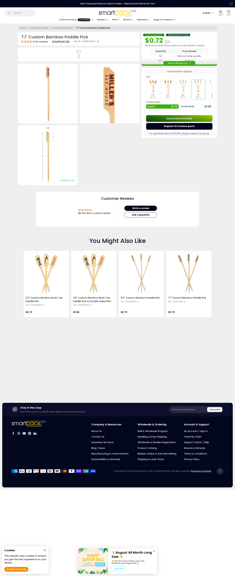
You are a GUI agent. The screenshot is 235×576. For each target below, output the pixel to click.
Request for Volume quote (179, 126)
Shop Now (118, 568)
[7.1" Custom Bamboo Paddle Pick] (188, 273)
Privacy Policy (191, 459)
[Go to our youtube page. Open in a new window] (24, 433)
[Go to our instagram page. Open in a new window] (18, 433)
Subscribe (214, 409)
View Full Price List (178, 63)
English (207, 13)
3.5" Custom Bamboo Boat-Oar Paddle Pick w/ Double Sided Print (92, 299)
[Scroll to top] (220, 471)
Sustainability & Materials (105, 459)
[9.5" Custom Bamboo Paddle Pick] (141, 273)
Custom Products (39, 27)
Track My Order (192, 436)
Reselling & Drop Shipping (152, 436)
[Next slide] (170, 3)
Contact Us (97, 436)
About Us (96, 431)
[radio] (153, 89)
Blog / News (98, 448)
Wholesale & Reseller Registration (157, 442)
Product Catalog (147, 448)
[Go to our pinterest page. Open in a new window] (29, 433)
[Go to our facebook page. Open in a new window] (13, 433)
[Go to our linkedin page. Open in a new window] (35, 433)
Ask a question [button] (140, 214)
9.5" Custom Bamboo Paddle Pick (140, 297)
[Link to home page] (29, 423)
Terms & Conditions (195, 453)
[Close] (154, 551)
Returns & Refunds (194, 448)
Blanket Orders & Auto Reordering (157, 453)
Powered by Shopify (201, 471)
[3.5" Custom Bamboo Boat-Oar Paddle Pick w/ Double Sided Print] (93, 273)
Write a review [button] (140, 208)
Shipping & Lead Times (151, 459)
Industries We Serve (102, 442)
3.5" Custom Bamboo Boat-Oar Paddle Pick (44, 299)
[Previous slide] (64, 3)
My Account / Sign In (196, 431)
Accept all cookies (16, 569)
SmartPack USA (61, 41)
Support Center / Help (196, 442)
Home (23, 27)
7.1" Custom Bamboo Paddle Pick (187, 297)
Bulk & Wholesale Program (153, 431)
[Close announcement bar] (231, 3)
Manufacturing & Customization (110, 453)
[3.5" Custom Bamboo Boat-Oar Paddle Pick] (46, 273)
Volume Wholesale (62, 27)
